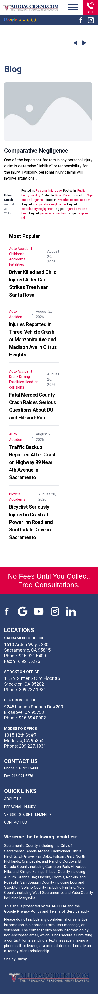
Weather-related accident (75, 200)
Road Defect (63, 195)
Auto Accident (20, 249)
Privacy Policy (29, 911)
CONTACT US (15, 822)
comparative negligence (49, 204)
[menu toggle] (73, 7)
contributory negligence (37, 209)
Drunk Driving (19, 377)
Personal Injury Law (49, 190)
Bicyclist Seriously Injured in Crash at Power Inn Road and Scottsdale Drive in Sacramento (31, 522)
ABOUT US (13, 799)
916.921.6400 (27, 768)
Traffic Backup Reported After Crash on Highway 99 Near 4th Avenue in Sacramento (33, 462)
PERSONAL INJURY (20, 807)
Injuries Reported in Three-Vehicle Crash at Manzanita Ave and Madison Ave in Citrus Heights (33, 339)
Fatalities (16, 264)
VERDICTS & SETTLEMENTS (28, 814)
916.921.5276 (22, 776)
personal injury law (53, 213)
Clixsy (21, 959)
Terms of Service (64, 911)
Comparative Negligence (36, 150)
